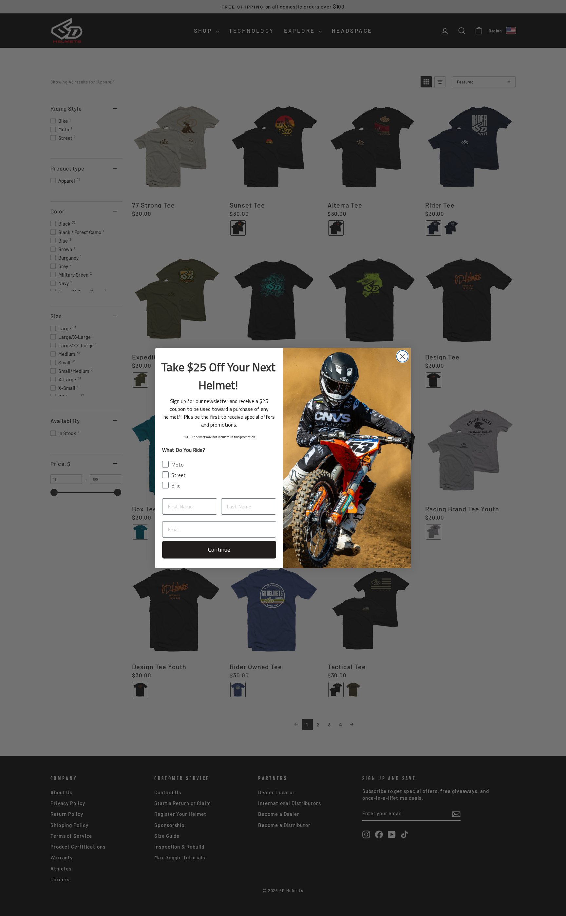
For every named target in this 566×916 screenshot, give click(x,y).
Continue (219, 549)
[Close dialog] (402, 356)
